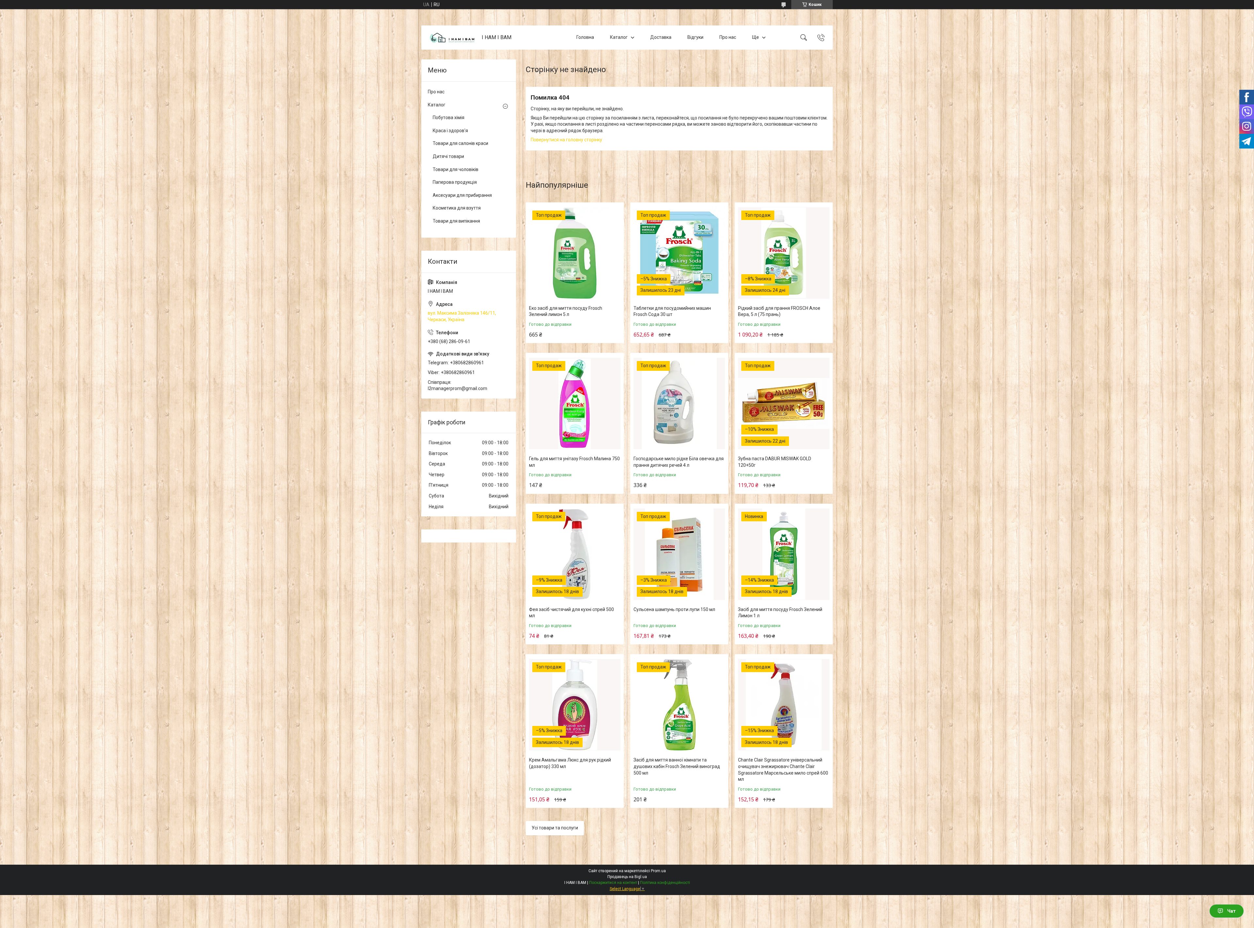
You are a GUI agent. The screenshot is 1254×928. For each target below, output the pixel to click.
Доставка (660, 37)
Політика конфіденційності (665, 882)
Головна (585, 37)
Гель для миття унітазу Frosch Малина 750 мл (574, 462)
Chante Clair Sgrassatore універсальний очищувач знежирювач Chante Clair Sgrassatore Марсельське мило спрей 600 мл (783, 769)
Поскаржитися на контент (613, 882)
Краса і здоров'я (450, 130)
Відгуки (695, 37)
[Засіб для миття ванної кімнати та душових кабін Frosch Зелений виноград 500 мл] (679, 704)
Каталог (619, 37)
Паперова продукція (455, 182)
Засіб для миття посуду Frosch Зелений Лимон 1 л (780, 613)
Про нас (727, 37)
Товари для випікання (456, 221)
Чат (1231, 911)
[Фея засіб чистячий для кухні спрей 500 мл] (574, 554)
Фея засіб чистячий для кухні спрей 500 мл (571, 613)
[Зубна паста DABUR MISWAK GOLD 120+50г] (783, 403)
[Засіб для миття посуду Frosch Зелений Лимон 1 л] (783, 554)
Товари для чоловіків (455, 169)
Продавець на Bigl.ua (627, 876)
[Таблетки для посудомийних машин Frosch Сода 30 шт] (679, 253)
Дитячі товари (448, 156)
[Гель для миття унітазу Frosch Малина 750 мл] (574, 403)
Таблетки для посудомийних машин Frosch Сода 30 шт (672, 311)
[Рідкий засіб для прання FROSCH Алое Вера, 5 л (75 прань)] (783, 253)
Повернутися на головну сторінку (566, 139)
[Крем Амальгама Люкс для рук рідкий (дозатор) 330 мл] (574, 704)
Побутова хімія (448, 117)
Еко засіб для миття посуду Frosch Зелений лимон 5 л (565, 311)
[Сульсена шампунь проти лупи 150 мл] (679, 554)
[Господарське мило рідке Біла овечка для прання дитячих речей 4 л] (679, 403)
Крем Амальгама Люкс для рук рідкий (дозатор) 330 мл (570, 763)
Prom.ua (658, 871)
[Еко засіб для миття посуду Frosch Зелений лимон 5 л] (574, 253)
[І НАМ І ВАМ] (452, 37)
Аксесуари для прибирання (462, 195)
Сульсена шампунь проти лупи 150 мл (674, 609)
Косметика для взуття (457, 208)
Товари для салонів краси (460, 143)
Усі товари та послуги (555, 827)
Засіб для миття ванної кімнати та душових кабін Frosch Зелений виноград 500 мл (677, 766)
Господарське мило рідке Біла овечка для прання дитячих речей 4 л (679, 462)
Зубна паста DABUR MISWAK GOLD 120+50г (774, 462)
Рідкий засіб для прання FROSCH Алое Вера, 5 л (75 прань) (779, 311)
